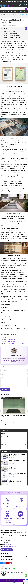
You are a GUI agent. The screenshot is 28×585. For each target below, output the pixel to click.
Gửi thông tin (5, 389)
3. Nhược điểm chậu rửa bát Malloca (12, 35)
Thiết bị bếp (9, 11)
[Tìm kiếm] (26, 9)
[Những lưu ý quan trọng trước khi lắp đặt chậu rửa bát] (4, 456)
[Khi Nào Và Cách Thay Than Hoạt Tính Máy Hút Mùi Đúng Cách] (4, 475)
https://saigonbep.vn (12, 339)
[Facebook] (1, 563)
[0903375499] (26, 575)
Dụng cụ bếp (15, 11)
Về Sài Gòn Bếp (4, 436)
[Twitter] (4, 563)
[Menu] (26, 5)
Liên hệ (2, 447)
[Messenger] (26, 579)
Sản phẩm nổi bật (5, 439)
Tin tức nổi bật (6, 451)
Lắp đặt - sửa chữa (22, 11)
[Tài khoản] (20, 5)
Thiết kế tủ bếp (3, 11)
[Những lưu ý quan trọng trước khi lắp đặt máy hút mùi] (4, 469)
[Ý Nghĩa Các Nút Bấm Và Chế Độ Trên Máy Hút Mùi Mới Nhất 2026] (4, 482)
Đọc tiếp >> (3, 424)
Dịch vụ (3, 441)
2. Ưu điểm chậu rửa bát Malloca (11, 33)
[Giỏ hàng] (24, 5)
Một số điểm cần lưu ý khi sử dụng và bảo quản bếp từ (13, 416)
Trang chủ (3, 433)
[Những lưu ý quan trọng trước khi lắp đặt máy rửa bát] (4, 462)
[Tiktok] (10, 563)
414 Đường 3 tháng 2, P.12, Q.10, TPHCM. (16, 343)
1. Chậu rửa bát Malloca (9, 31)
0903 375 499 (9, 544)
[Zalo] (26, 572)
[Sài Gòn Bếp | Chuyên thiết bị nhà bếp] (4, 5)
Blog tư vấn (3, 444)
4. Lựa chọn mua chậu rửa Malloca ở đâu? (13, 37)
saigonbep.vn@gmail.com (11, 341)
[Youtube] (7, 563)
